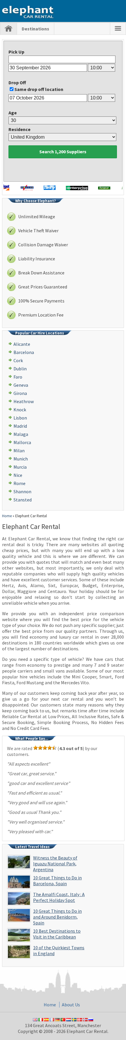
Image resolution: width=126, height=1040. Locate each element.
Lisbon (20, 418)
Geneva (20, 385)
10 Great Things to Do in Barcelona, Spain (57, 880)
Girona (20, 393)
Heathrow (23, 401)
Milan (19, 450)
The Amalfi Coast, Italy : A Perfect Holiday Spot (59, 897)
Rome (19, 483)
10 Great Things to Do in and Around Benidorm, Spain (57, 917)
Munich (20, 459)
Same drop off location (38, 89)
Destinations (35, 29)
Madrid (20, 426)
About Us (71, 1005)
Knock (19, 409)
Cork (18, 360)
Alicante (21, 344)
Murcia (20, 467)
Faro (17, 377)
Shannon (22, 491)
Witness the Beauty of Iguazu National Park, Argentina (55, 863)
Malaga (20, 434)
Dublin (20, 369)
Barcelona (23, 352)
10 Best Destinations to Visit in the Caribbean (57, 934)
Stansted (22, 500)
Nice (17, 475)
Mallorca (22, 442)
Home (7, 515)
